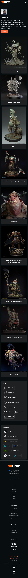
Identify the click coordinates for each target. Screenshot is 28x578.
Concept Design (12, 397)
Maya (9, 446)
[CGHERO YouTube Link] (14, 571)
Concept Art (11, 392)
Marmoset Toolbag (12, 436)
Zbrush (9, 455)
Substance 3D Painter (13, 451)
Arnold (19, 455)
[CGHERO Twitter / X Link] (14, 569)
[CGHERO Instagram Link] (14, 573)
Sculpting (10, 412)
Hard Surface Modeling (13, 402)
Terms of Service (14, 558)
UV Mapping (11, 416)
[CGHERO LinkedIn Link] (14, 567)
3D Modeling (11, 388)
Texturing (21, 412)
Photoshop (19, 446)
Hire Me (4, 31)
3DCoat (10, 431)
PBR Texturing (11, 407)
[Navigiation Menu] (26, 2)
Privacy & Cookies (14, 556)
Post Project (13, 479)
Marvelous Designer (13, 441)
